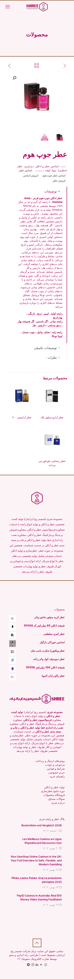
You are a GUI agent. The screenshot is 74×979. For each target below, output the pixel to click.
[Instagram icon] (32, 965)
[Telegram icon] (28, 965)
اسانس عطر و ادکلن (47, 166)
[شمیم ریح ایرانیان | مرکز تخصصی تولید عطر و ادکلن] (37, 6)
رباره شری (57, 802)
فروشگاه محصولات (54, 795)
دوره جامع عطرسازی (53, 791)
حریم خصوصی (56, 772)
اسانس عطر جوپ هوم (54, 175)
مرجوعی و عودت (55, 764)
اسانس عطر (25, 170)
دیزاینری (29, 166)
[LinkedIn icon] (37, 965)
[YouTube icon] (41, 965)
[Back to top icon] (37, 943)
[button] (14, 78)
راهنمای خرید (57, 776)
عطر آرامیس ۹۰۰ (22, 417)
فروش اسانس (30, 175)
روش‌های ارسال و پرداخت (50, 760)
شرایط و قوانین (56, 768)
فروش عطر (59, 180)
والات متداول (55, 798)
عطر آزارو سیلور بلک (52, 417)
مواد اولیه (50, 170)
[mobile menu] (7, 6)
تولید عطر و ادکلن (54, 787)
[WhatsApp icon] (45, 965)
